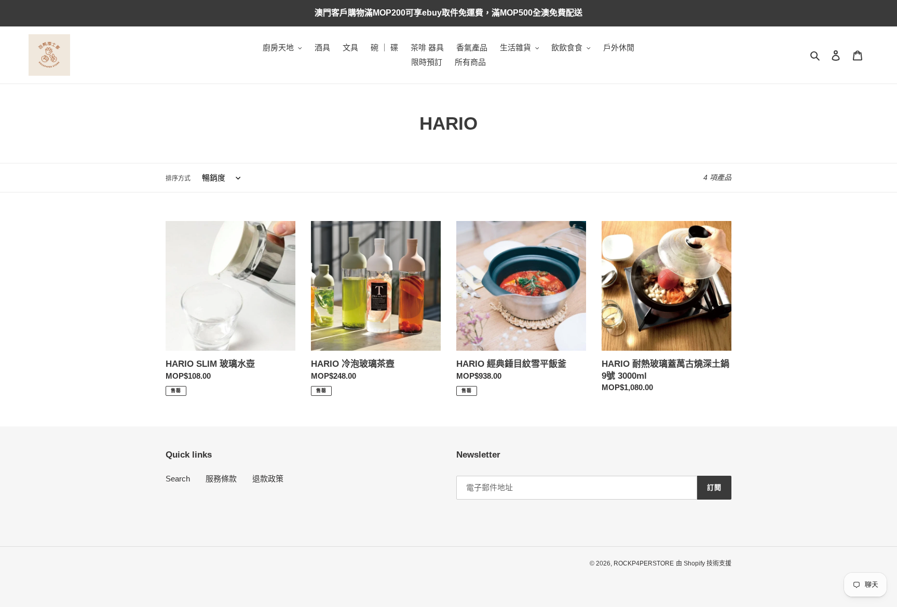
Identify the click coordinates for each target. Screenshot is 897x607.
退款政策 (267, 478)
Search (178, 478)
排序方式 (178, 178)
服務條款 (221, 478)
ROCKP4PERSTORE (644, 563)
